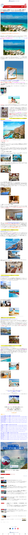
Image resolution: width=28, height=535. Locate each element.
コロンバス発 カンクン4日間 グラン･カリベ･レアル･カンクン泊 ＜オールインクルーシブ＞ (14, 439)
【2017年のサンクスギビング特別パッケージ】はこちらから (10, 33)
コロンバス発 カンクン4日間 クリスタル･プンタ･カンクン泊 (9, 432)
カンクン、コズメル (13, 474)
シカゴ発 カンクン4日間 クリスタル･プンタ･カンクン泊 (9, 424)
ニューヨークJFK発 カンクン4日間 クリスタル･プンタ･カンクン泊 (10, 415)
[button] (25, 264)
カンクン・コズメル (8, 474)
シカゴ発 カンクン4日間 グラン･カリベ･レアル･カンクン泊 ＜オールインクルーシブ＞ (13, 431)
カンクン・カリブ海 (3, 474)
